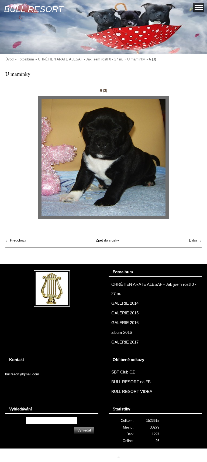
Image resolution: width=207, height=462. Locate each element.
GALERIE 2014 (125, 303)
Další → (195, 240)
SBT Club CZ (123, 372)
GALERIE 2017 (125, 342)
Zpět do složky (107, 240)
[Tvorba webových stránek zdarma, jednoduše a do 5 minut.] (119, 457)
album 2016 (121, 332)
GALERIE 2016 (125, 323)
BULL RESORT (33, 9)
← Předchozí (15, 240)
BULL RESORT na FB (131, 382)
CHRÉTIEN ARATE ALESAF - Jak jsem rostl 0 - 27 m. (80, 59)
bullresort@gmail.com (22, 374)
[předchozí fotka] (14, 157)
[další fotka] (193, 157)
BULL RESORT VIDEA (131, 391)
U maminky (136, 59)
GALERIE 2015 (125, 313)
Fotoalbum (26, 59)
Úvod (9, 59)
